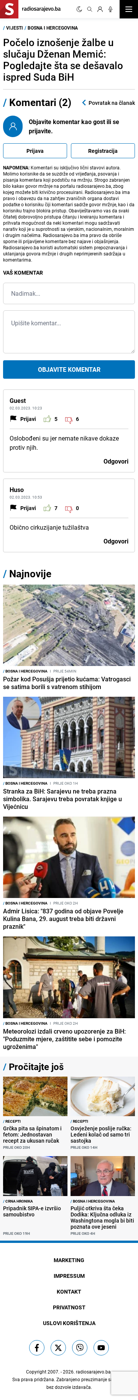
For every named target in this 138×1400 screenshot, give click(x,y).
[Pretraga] (89, 9)
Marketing (69, 1260)
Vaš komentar (23, 272)
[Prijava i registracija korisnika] (100, 9)
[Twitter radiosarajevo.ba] (58, 1347)
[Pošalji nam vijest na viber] (79, 1347)
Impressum (69, 1275)
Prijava (35, 150)
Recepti (12, 1121)
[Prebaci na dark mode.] (79, 9)
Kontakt (69, 1291)
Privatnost (69, 1307)
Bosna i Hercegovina (53, 28)
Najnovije (30, 573)
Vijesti (14, 28)
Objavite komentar (69, 369)
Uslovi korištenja (69, 1323)
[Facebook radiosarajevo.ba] (36, 1347)
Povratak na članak (112, 102)
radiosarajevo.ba (93, 1372)
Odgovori (116, 461)
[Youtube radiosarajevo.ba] (101, 1347)
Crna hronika (18, 1201)
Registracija (103, 150)
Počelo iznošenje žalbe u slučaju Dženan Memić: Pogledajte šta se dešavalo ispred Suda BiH (63, 60)
